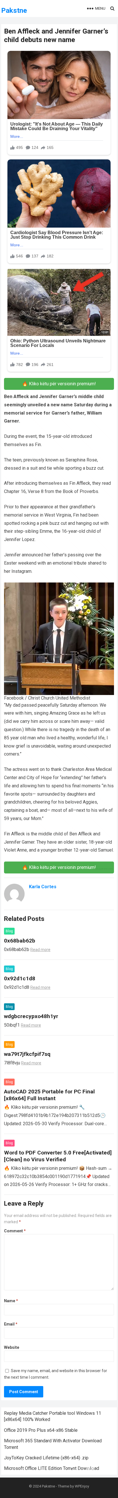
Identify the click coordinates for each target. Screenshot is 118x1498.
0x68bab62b (19, 940)
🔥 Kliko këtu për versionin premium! (59, 383)
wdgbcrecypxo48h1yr (31, 1016)
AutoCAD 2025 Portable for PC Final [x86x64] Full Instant (49, 1095)
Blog (9, 931)
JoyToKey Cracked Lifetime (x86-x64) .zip (46, 1457)
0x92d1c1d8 (19, 978)
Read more (40, 949)
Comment (15, 1231)
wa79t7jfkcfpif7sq (27, 1054)
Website (11, 1347)
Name (11, 1301)
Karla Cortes (42, 886)
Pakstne (14, 10)
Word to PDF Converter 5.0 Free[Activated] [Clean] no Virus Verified (58, 1156)
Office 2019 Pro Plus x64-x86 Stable (41, 1430)
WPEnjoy (82, 1486)
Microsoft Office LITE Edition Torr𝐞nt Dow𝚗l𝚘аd (51, 1468)
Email (10, 1324)
